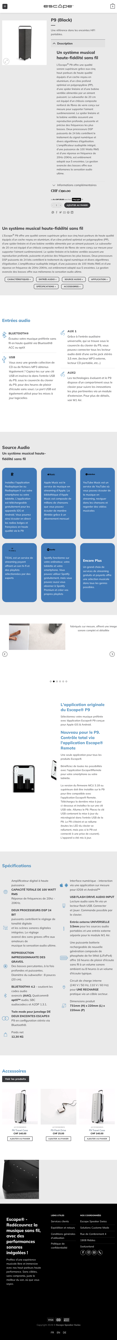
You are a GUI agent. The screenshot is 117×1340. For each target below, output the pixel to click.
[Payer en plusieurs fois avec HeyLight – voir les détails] (82, 199)
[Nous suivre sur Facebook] (82, 1252)
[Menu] (4, 6)
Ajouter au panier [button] (20, 1139)
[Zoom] (6, 61)
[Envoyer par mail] (64, 212)
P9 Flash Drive (58, 1130)
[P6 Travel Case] (20, 1107)
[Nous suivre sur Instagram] (88, 1252)
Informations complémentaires (77, 185)
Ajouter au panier (77, 205)
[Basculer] (54, 43)
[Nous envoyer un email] (94, 1252)
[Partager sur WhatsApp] (53, 212)
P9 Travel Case (97, 1130)
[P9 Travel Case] (97, 1107)
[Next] (112, 654)
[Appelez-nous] (100, 1252)
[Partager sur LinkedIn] (72, 212)
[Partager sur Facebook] (56, 212)
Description (65, 43)
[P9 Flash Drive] (58, 1107)
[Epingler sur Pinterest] (68, 212)
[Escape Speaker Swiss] (58, 6)
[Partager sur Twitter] (60, 212)
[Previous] (4, 654)
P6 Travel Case (20, 1130)
